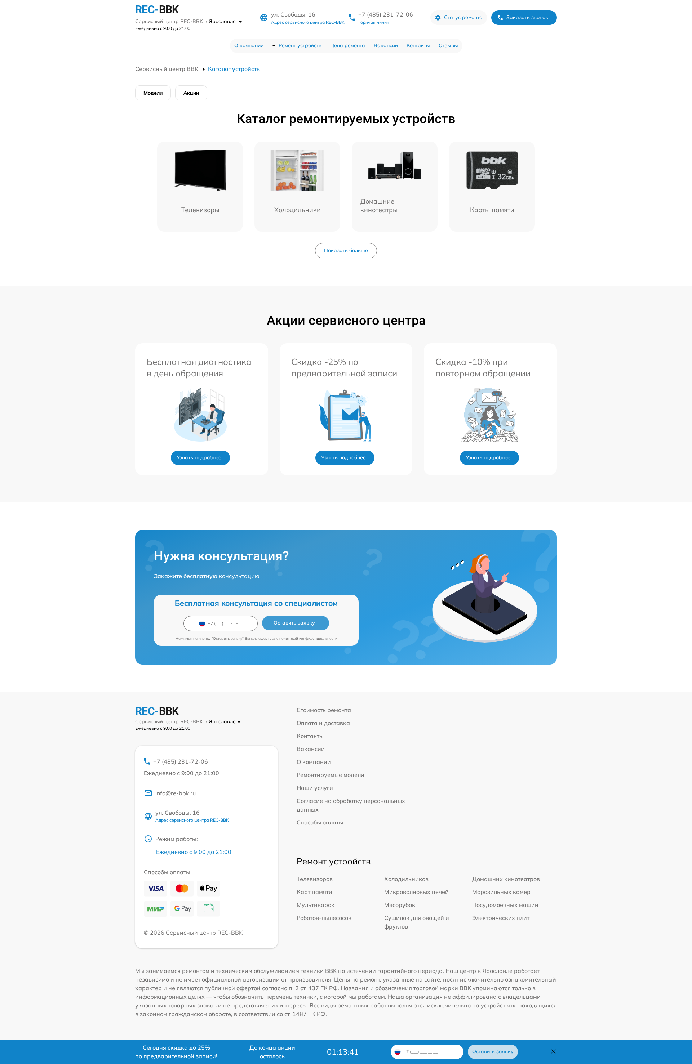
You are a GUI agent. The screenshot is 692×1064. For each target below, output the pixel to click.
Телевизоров (315, 878)
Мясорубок (399, 904)
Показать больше (346, 250)
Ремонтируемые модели (330, 774)
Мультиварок (315, 904)
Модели (153, 93)
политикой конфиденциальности (308, 638)
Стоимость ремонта (324, 710)
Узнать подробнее (199, 457)
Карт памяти (314, 891)
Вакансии (386, 45)
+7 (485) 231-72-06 (385, 14)
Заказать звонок (527, 17)
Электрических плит (500, 917)
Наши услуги (315, 787)
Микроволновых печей (416, 891)
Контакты (418, 45)
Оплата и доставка (323, 723)
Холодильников (406, 878)
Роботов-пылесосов (324, 917)
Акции (191, 93)
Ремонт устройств (300, 45)
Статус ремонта (463, 17)
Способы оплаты (320, 822)
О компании (248, 45)
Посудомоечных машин (505, 904)
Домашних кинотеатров (506, 878)
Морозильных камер (501, 891)
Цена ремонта (347, 45)
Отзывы (448, 45)
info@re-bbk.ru (175, 793)
